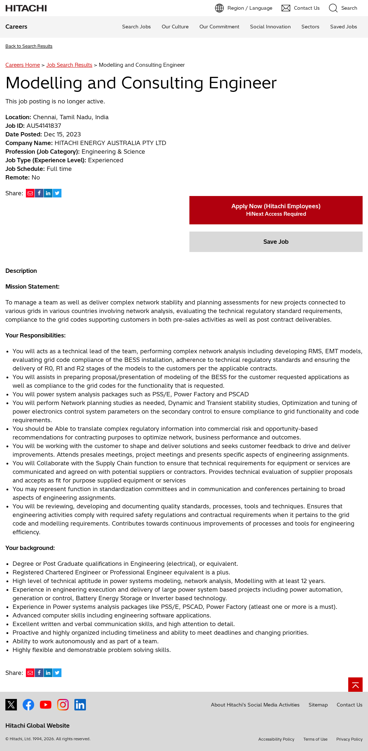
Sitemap (318, 705)
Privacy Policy (349, 739)
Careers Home (22, 65)
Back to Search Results (28, 46)
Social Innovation (270, 26)
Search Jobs (136, 26)
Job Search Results (69, 65)
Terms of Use (315, 739)
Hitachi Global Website (37, 725)
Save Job (276, 241)
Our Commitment (219, 26)
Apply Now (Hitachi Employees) (276, 209)
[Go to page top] (355, 684)
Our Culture (175, 26)
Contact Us (350, 705)
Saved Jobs (343, 26)
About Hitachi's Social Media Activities (255, 705)
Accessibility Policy (276, 739)
